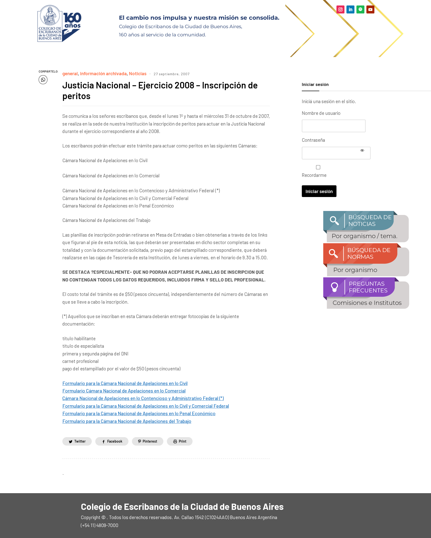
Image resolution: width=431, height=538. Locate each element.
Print (182, 441)
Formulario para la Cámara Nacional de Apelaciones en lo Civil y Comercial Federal (145, 406)
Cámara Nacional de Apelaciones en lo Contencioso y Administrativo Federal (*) (143, 398)
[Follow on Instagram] (340, 9)
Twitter (80, 441)
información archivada (103, 73)
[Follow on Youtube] (370, 9)
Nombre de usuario (321, 113)
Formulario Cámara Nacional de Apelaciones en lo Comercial (124, 391)
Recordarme (314, 175)
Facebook (114, 441)
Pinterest (150, 441)
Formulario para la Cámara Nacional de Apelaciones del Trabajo (126, 421)
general (70, 73)
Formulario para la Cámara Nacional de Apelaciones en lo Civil (125, 383)
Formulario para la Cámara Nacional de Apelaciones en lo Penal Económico (139, 413)
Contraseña (313, 140)
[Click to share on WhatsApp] (43, 79)
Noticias (137, 73)
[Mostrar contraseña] (362, 150)
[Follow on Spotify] (360, 9)
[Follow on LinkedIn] (350, 9)
